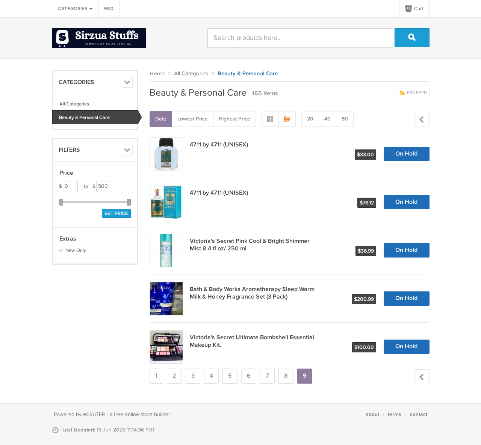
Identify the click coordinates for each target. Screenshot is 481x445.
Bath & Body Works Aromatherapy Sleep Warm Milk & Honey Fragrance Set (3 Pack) (252, 293)
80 (345, 119)
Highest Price (234, 119)
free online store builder (142, 414)
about (372, 414)
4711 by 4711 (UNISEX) (219, 144)
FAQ (108, 9)
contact (418, 414)
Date (160, 119)
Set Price (116, 213)
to (89, 186)
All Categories (74, 104)
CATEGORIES (73, 9)
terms (394, 414)
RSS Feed (416, 93)
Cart (418, 9)
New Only (75, 250)
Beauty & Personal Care (84, 117)
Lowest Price (192, 119)
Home (157, 73)
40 (327, 119)
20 (310, 119)
